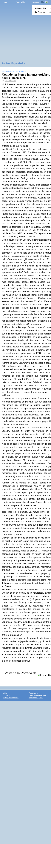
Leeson (11, 84)
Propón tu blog (20, 2)
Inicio (5, 2)
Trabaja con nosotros (10, 698)
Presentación (33, 693)
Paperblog (15, 10)
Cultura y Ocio (40, 8)
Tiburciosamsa (10, 81)
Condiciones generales (37, 695)
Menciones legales (36, 698)
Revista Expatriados (13, 63)
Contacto (6, 695)
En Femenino (40, 12)
